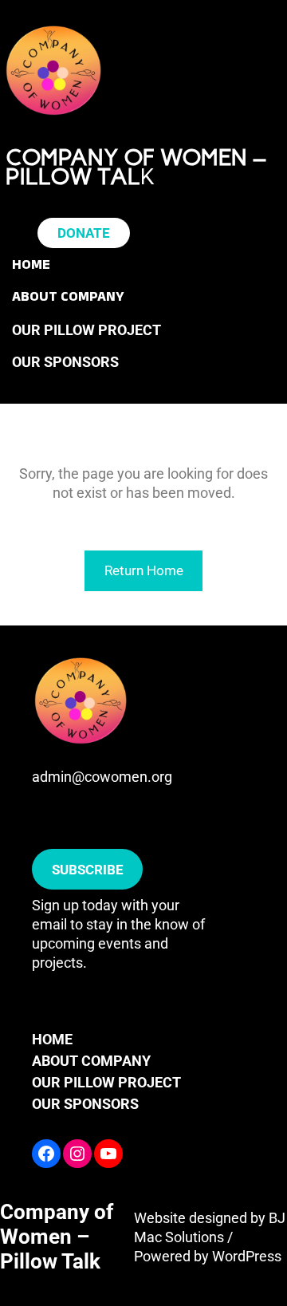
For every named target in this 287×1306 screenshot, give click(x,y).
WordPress (246, 1256)
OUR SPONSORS (85, 1103)
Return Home (143, 570)
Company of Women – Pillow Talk (56, 1236)
